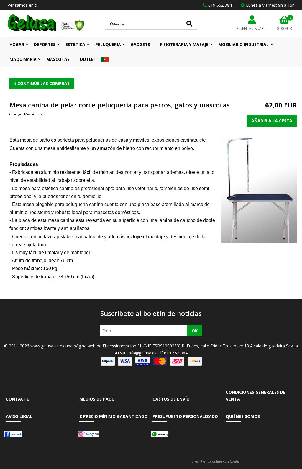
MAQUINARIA (23, 59)
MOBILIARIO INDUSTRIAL (243, 44)
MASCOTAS (58, 59)
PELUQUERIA (108, 44)
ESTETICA (75, 44)
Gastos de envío (171, 399)
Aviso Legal (19, 416)
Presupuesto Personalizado (185, 416)
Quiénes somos (243, 416)
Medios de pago (97, 399)
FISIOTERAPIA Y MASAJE (184, 44)
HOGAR (16, 44)
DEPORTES (44, 44)
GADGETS (140, 44)
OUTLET (88, 59)
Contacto (18, 399)
